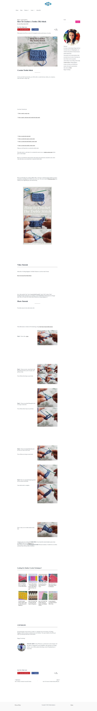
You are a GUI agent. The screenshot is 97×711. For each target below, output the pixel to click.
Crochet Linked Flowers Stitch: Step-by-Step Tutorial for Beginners (22, 603)
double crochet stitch (48, 152)
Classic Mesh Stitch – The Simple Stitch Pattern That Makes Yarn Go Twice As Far (33, 586)
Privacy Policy (18, 705)
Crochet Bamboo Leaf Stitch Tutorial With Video (53, 603)
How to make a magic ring (23, 113)
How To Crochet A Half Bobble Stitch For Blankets (52, 585)
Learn (32, 10)
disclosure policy (51, 179)
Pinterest (30, 543)
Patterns (26, 10)
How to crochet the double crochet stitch (26, 145)
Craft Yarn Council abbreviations (46, 326)
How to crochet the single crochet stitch (26, 138)
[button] (28, 10)
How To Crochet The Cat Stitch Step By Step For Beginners (33, 603)
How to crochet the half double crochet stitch (27, 141)
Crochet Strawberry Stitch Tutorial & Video (42, 585)
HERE (70, 67)
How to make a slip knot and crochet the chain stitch (29, 117)
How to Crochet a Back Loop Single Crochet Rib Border (22, 585)
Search (65, 19)
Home (17, 10)
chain (27, 336)
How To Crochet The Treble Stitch (24, 275)
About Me (38, 10)
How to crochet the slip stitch (24, 136)
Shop (21, 10)
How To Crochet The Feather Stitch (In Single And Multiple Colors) (43, 603)
